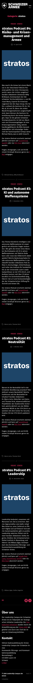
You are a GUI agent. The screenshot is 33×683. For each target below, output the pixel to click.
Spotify (4, 143)
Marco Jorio (8, 324)
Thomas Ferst (16, 324)
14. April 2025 (18, 44)
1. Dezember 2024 (17, 201)
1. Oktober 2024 (18, 347)
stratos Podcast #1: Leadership (16, 472)
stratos (19, 24)
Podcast (13, 24)
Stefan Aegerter (18, 590)
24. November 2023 (18, 478)
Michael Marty (8, 175)
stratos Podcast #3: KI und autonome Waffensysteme (16, 192)
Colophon (5, 679)
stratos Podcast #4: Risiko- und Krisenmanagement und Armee (16, 34)
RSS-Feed (17, 143)
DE (3, 600)
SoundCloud (23, 141)
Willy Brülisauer (19, 175)
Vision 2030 (23, 627)
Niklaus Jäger (8, 590)
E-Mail (4, 663)
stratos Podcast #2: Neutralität (16, 340)
